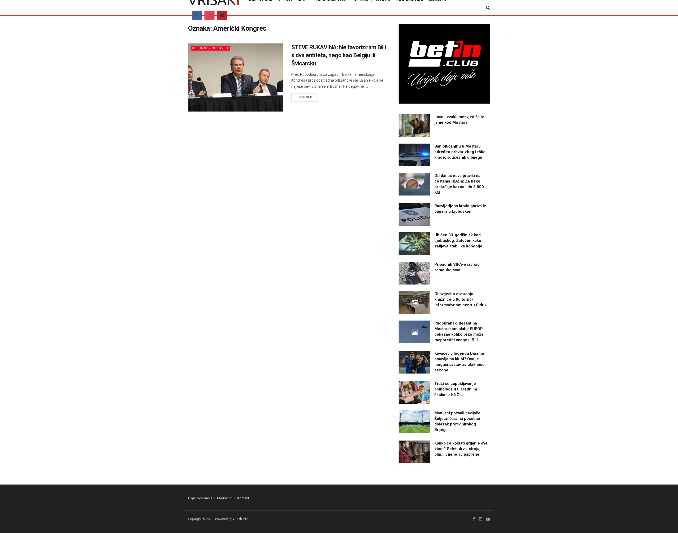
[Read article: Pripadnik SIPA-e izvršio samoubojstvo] (414, 273)
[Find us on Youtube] (222, 15)
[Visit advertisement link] (444, 64)
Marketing (225, 498)
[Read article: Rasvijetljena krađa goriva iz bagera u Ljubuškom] (414, 214)
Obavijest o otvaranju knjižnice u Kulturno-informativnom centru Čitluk (460, 299)
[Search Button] (488, 7)
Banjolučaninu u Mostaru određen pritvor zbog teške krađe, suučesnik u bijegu (459, 152)
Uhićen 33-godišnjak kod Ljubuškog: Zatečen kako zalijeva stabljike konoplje (458, 240)
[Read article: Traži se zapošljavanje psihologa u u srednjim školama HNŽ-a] (414, 392)
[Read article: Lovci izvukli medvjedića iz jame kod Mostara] (414, 125)
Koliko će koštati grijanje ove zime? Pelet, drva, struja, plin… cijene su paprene (461, 449)
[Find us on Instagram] (209, 15)
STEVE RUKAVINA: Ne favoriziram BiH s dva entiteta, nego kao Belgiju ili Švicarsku (338, 55)
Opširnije (307, 97)
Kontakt (243, 498)
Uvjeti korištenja (200, 498)
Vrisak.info (240, 519)
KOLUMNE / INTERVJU (210, 48)
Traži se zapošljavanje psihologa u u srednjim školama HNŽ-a (455, 389)
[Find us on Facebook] (197, 15)
